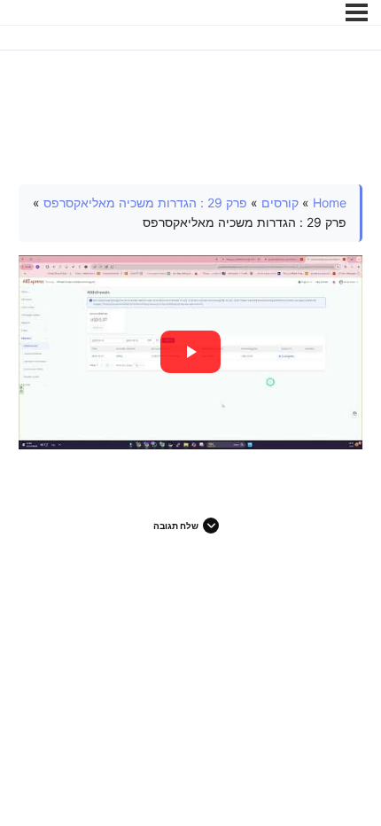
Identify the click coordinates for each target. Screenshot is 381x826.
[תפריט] (356, 12)
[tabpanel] (191, 316)
